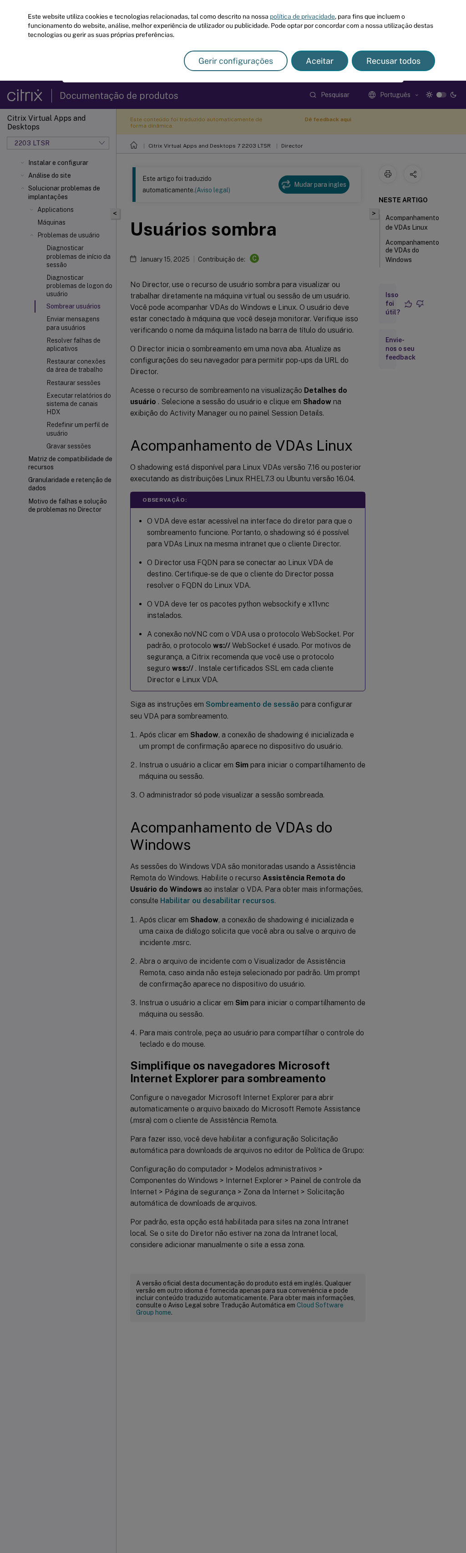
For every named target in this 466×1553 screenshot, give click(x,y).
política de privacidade (302, 16)
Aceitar (320, 61)
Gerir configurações (235, 61)
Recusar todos (393, 61)
